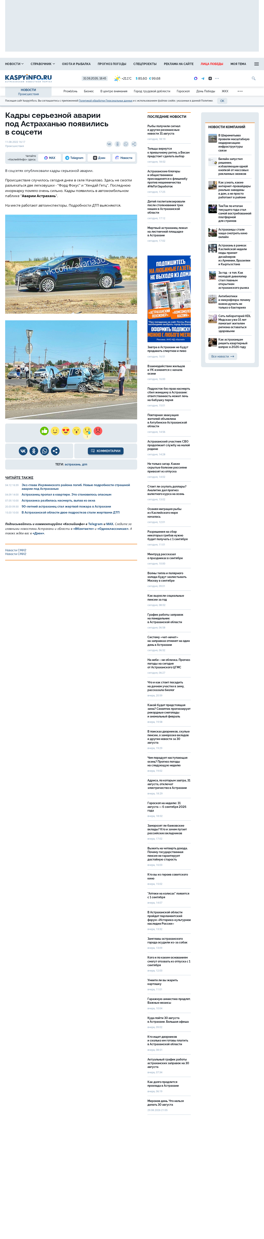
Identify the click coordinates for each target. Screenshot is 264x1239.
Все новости (220, 356)
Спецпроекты (145, 64)
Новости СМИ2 (15, 550)
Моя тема (238, 64)
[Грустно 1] (87, 431)
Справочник (41, 64)
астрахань (73, 464)
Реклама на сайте (179, 64)
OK (222, 101)
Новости (13, 64)
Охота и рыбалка (76, 64)
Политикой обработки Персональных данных (105, 100)
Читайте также (19, 478)
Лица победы (212, 64)
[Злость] (98, 431)
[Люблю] (65, 431)
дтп (84, 464)
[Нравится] (44, 431)
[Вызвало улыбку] (55, 431)
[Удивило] (76, 431)
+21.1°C (127, 78)
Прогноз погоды (112, 64)
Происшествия (28, 94)
